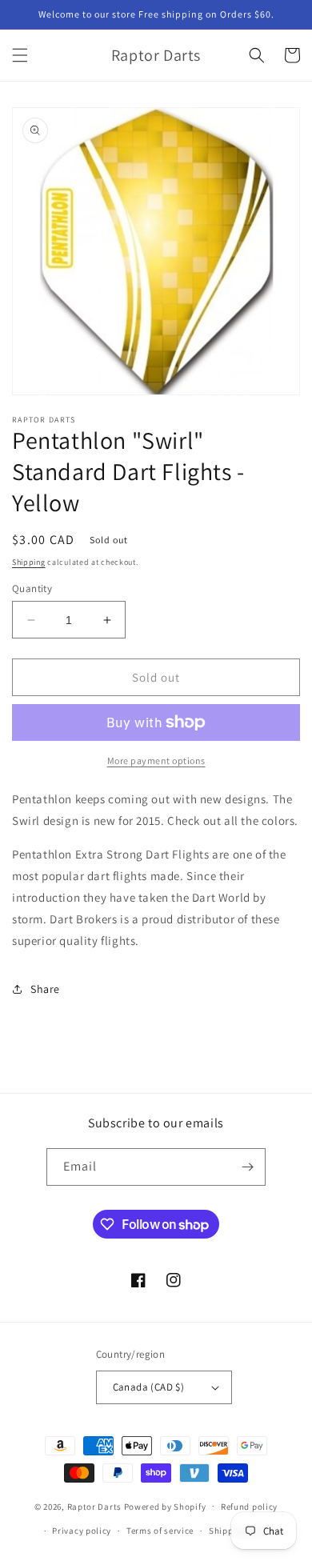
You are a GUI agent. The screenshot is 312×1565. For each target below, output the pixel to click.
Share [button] (45, 989)
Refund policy (249, 1506)
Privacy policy (81, 1530)
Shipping (29, 562)
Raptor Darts (94, 1505)
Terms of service (160, 1530)
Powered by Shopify (165, 1505)
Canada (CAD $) (149, 1387)
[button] (20, 55)
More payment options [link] (156, 760)
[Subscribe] (247, 1167)
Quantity (32, 588)
